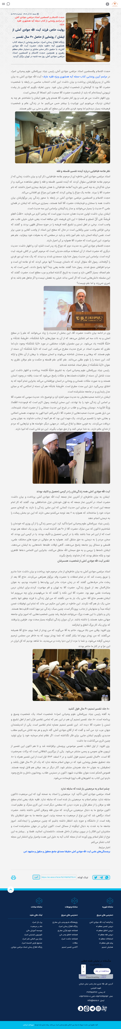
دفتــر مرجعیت (36, 926)
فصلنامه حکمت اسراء (69, 939)
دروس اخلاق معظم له (104, 930)
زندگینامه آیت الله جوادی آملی (101, 922)
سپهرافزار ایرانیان (28, 1025)
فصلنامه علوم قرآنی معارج (68, 930)
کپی (36, 877)
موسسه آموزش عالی (34, 930)
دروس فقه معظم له (105, 934)
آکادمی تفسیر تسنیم (70, 947)
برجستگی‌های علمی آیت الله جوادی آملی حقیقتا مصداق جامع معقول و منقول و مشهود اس (66, 852)
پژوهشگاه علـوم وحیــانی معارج (65, 922)
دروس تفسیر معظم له (104, 926)
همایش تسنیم (107, 947)
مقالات (75, 943)
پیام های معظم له (106, 943)
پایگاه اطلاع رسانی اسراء (68, 926)
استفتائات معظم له (106, 939)
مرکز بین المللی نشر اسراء (32, 939)
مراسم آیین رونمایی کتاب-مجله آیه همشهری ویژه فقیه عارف (75, 77)
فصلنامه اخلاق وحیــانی (68, 934)
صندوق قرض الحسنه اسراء (32, 943)
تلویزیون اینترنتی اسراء (33, 934)
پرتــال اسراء (37, 922)
